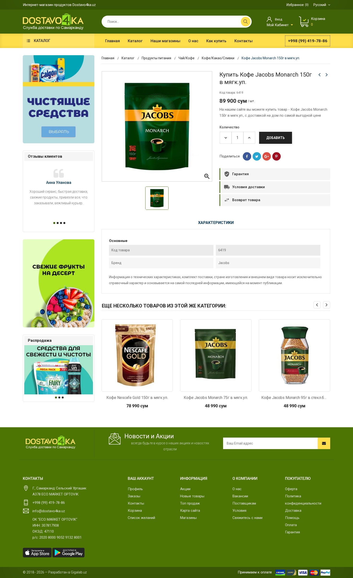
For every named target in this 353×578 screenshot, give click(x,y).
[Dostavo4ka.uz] (50, 442)
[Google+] (266, 156)
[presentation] (317, 304)
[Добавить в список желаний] (150, 386)
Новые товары (192, 496)
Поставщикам (244, 503)
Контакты (136, 503)
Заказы (134, 496)
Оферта (291, 489)
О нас (237, 489)
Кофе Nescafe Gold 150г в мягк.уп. (137, 397)
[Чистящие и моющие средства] (58, 99)
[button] (53, 223)
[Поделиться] (247, 156)
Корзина (135, 510)
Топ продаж (190, 503)
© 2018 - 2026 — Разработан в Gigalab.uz (55, 572)
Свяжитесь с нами (247, 518)
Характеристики (216, 222)
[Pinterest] (276, 156)
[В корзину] (137, 386)
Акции (185, 489)
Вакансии (240, 496)
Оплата (291, 525)
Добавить (275, 138)
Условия (239, 510)
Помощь (292, 518)
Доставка (293, 510)
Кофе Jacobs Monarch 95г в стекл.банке (294, 397)
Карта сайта (190, 510)
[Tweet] (257, 156)
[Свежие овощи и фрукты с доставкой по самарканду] (58, 283)
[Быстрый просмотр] (124, 386)
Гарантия (292, 532)
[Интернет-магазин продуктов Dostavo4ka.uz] (53, 21)
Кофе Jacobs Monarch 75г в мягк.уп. (216, 397)
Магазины (188, 518)
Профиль (135, 489)
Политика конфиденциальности (303, 500)
